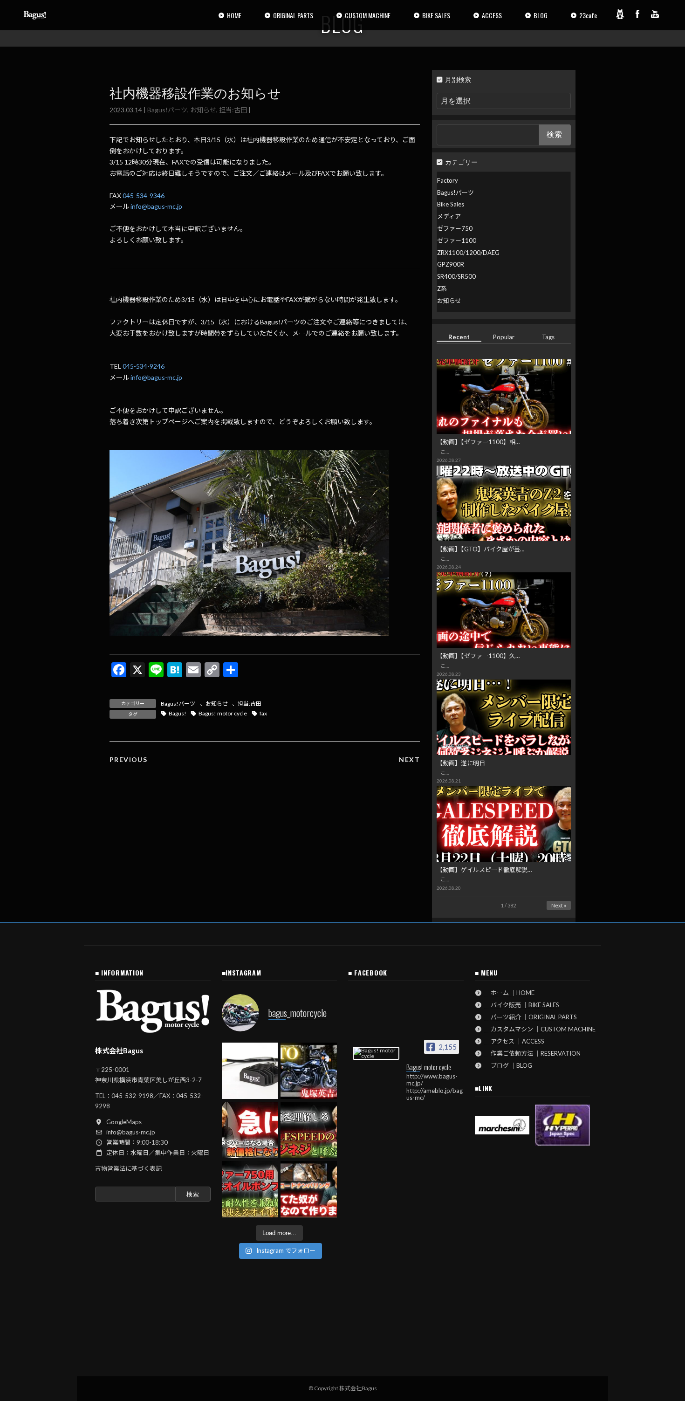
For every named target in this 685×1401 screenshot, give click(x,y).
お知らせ (203, 110)
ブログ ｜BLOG (508, 1065)
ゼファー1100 (456, 240)
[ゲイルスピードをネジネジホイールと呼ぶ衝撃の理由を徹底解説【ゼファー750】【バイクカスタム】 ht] (309, 1130)
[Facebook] (637, 14)
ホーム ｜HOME (509, 992)
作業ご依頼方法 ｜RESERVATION (533, 1053)
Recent (459, 337)
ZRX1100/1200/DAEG (468, 252)
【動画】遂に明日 (461, 763)
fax (263, 713)
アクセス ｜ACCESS (514, 1041)
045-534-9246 (143, 366)
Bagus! (177, 713)
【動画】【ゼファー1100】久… (478, 655)
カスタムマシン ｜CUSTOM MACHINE (540, 1029)
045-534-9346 (143, 195)
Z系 (442, 288)
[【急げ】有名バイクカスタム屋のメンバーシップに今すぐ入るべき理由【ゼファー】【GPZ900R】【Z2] (250, 1130)
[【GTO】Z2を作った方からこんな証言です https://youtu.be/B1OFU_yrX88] (309, 1071)
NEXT (409, 759)
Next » (558, 905)
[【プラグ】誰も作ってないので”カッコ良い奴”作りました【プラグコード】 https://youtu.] (309, 1189)
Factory (447, 180)
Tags (548, 337)
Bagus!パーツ (167, 110)
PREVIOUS (128, 759)
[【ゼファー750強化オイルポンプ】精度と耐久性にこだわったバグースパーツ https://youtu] (250, 1189)
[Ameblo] (619, 14)
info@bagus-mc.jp (156, 206)
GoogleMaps (124, 1122)
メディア (449, 216)
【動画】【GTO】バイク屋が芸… (480, 549)
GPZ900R (450, 264)
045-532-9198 (132, 1095)
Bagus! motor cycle (223, 713)
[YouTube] (655, 14)
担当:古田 (233, 110)
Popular (503, 337)
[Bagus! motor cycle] (376, 1053)
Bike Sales (450, 204)
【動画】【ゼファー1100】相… (478, 442)
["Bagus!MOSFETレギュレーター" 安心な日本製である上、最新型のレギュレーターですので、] (250, 1071)
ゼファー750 (455, 228)
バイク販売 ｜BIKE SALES (522, 1005)
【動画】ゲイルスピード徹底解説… (484, 869)
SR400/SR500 (456, 276)
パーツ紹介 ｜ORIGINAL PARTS (531, 1017)
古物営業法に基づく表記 (128, 1168)
